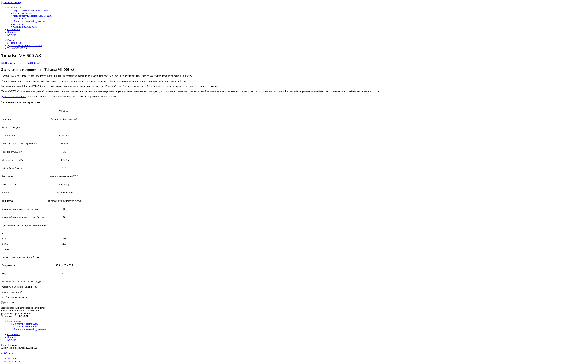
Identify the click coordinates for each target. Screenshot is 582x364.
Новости (11, 32)
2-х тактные (19, 18)
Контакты (12, 35)
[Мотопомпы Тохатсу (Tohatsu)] (11, 2)
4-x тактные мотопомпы (25, 326)
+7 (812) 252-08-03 (10, 358)
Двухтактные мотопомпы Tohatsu (30, 10)
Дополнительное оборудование (29, 21)
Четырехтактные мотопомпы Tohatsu (32, 16)
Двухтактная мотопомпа (13, 96)
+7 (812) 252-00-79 (10, 361)
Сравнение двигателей (25, 26)
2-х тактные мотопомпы (25, 324)
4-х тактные (19, 24)
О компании (13, 29)
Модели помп (14, 7)
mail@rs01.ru (7, 353)
